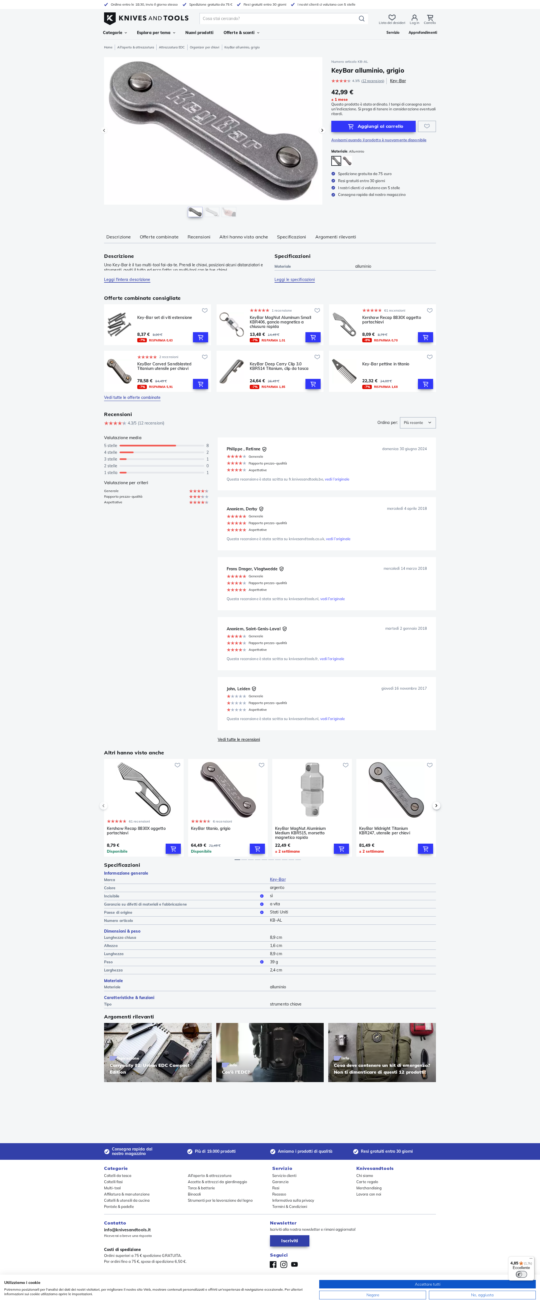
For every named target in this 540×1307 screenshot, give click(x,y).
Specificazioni (291, 237)
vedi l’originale (337, 479)
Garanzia (280, 1181)
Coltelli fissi (113, 1181)
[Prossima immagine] (322, 130)
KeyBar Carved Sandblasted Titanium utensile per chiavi (164, 366)
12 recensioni (372, 81)
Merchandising (369, 1188)
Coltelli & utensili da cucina (127, 1200)
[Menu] (531, 1259)
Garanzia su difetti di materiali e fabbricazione (145, 904)
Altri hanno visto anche (243, 237)
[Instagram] (283, 1264)
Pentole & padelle (119, 1206)
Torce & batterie (201, 1188)
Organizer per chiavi (205, 47)
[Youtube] (294, 1264)
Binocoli (194, 1194)
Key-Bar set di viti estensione (164, 317)
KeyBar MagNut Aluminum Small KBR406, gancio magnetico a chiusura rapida (280, 322)
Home (108, 47)
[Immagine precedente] (104, 130)
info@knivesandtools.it (127, 1229)
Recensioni (199, 237)
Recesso (279, 1194)
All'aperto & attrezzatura (135, 47)
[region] (213, 138)
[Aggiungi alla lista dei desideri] (427, 126)
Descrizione (118, 237)
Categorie (112, 32)
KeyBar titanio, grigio (210, 828)
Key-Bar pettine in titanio (386, 364)
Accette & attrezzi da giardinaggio (217, 1181)
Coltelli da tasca (117, 1175)
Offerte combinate (159, 237)
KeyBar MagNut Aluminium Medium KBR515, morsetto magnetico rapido (300, 833)
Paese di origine (118, 912)
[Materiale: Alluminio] (336, 161)
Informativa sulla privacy (293, 1200)
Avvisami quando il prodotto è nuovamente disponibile (378, 140)
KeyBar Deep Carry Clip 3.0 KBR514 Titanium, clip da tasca (279, 366)
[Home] (146, 17)
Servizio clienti (284, 1175)
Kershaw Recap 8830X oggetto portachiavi (391, 320)
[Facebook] (273, 1264)
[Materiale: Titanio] (347, 161)
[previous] (113, 805)
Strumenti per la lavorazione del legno (220, 1200)
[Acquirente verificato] (264, 449)
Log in (414, 23)
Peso (108, 962)
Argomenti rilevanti (335, 237)
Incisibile (111, 896)
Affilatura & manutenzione (127, 1194)
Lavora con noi (368, 1194)
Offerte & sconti (239, 32)
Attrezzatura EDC (172, 47)
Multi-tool (112, 1188)
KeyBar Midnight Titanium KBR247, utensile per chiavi (384, 830)
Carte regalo (367, 1181)
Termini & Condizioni (289, 1206)
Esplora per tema (154, 32)
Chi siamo (364, 1175)
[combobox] (418, 422)
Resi (275, 1188)
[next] (427, 805)
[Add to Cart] (200, 337)
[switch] (521, 1274)
